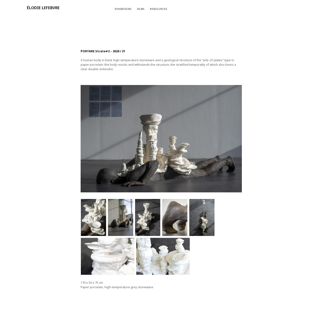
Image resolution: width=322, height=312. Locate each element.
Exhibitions (123, 9)
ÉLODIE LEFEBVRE (43, 7)
